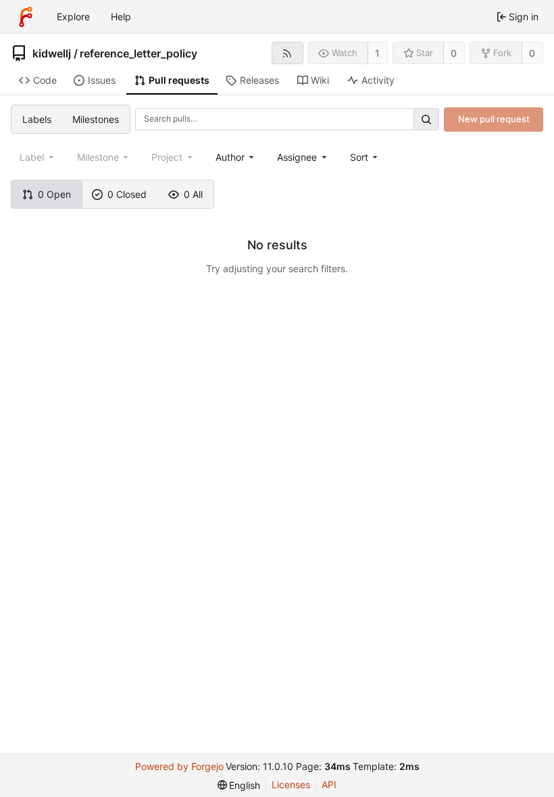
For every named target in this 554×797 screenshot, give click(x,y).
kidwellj (51, 53)
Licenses (291, 784)
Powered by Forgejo (179, 766)
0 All (193, 194)
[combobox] (236, 157)
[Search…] (426, 119)
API (329, 784)
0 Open (54, 194)
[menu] (365, 157)
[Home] (26, 17)
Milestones (95, 119)
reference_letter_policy (138, 53)
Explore (73, 16)
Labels (36, 119)
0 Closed (127, 194)
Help (121, 16)
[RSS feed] (287, 53)
